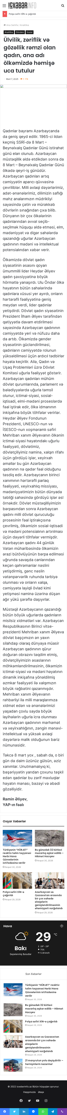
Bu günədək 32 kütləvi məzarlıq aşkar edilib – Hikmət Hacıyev (49, 853)
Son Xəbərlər (33, 974)
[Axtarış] (62, 7)
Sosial (29, 32)
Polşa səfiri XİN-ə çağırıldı (13, 893)
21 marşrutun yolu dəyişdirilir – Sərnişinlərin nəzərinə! (44, 1062)
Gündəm (20, 32)
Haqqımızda (29, 1092)
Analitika (24, 25)
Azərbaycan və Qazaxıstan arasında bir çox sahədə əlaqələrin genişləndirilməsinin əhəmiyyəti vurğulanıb (49, 900)
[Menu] (4, 7)
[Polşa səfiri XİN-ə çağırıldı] (17, 880)
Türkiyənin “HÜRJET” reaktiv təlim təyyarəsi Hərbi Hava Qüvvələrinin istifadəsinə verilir (42, 990)
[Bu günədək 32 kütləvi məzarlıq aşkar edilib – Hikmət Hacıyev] (49, 838)
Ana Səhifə (12, 25)
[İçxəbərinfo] (22, 5)
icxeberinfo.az (24, 1086)
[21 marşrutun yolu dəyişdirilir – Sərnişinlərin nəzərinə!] (13, 1065)
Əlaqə (41, 1092)
